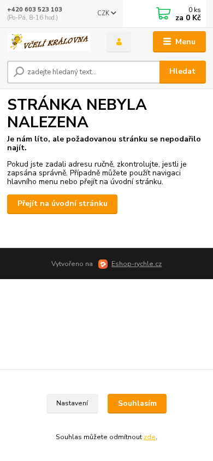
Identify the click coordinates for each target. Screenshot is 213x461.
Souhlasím (137, 403)
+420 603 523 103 (34, 9)
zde (150, 437)
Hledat (182, 71)
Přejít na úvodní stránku (62, 203)
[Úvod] (48, 42)
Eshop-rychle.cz (136, 263)
